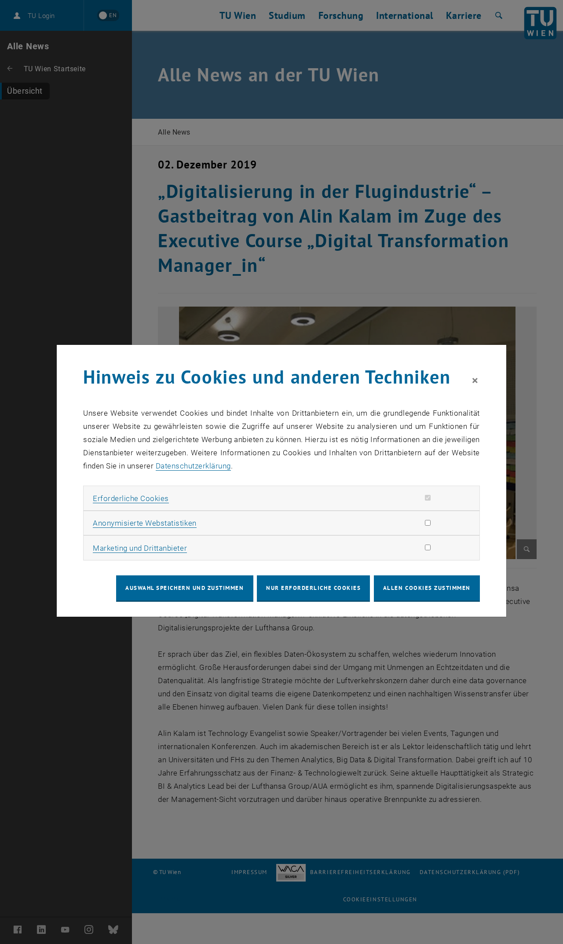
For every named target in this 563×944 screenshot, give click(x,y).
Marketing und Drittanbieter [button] (140, 548)
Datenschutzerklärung (193, 465)
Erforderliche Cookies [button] (131, 498)
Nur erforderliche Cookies (313, 588)
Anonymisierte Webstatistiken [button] (144, 523)
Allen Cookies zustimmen (427, 588)
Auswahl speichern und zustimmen (184, 588)
